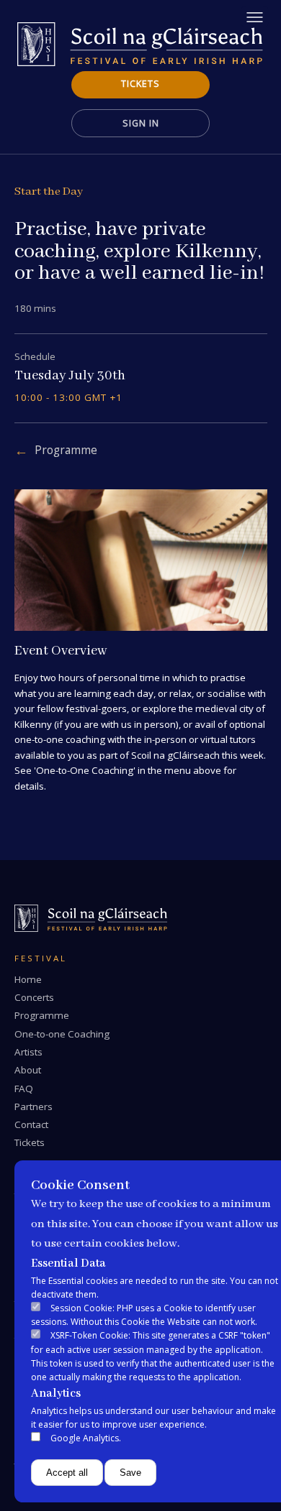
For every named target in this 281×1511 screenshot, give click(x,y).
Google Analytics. (85, 1438)
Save (130, 1472)
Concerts (34, 997)
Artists (28, 1051)
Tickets (140, 84)
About (27, 1069)
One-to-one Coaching (62, 1033)
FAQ (23, 1088)
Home (28, 979)
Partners (33, 1106)
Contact (31, 1124)
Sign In (140, 123)
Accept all (67, 1472)
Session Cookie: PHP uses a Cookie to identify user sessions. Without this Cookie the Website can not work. (144, 1315)
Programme (66, 450)
